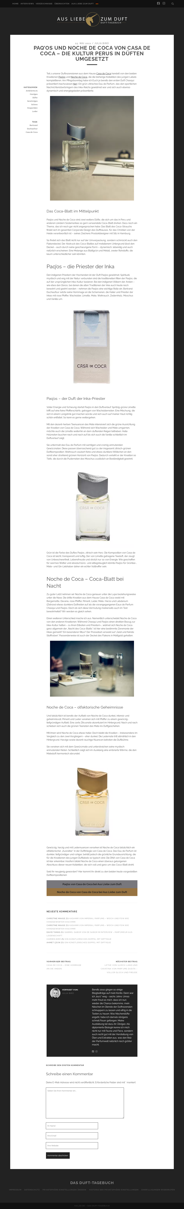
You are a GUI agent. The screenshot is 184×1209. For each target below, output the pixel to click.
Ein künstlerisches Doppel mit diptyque (88, 939)
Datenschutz (32, 1190)
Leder (34, 111)
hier (75, 84)
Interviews (27, 4)
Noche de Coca (79, 77)
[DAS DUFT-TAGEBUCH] (92, 26)
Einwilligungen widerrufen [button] (158, 1190)
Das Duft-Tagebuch (92, 1183)
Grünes (34, 104)
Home (15, 4)
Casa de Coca (103, 73)
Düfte (34, 98)
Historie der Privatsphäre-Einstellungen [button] (114, 1190)
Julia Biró (101, 43)
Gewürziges (32, 101)
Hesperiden (32, 108)
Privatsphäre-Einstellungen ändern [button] (64, 1190)
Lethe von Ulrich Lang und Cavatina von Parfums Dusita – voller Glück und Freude (119, 968)
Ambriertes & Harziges (31, 92)
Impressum (15, 1190)
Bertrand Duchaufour (32, 127)
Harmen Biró (54, 939)
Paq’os (62, 77)
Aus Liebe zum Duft (82, 4)
